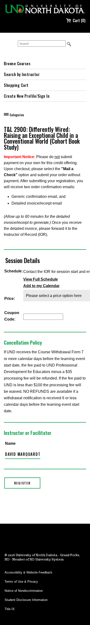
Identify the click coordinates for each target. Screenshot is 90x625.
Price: (9, 298)
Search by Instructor (22, 74)
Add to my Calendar (41, 286)
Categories (17, 114)
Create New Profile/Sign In (26, 96)
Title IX (10, 609)
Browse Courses (17, 63)
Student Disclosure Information (26, 600)
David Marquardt (22, 454)
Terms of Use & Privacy (21, 581)
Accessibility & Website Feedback (28, 572)
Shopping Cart (16, 85)
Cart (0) (79, 20)
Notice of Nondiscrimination (24, 591)
